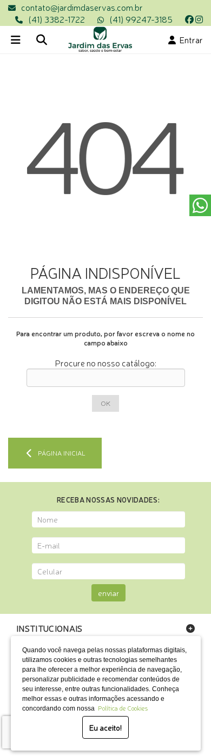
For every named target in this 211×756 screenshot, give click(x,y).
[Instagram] (199, 19)
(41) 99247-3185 (141, 19)
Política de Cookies (121, 708)
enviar (108, 593)
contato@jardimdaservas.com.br (82, 7)
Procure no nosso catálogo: (105, 363)
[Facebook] (189, 19)
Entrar (189, 39)
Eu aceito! (105, 727)
